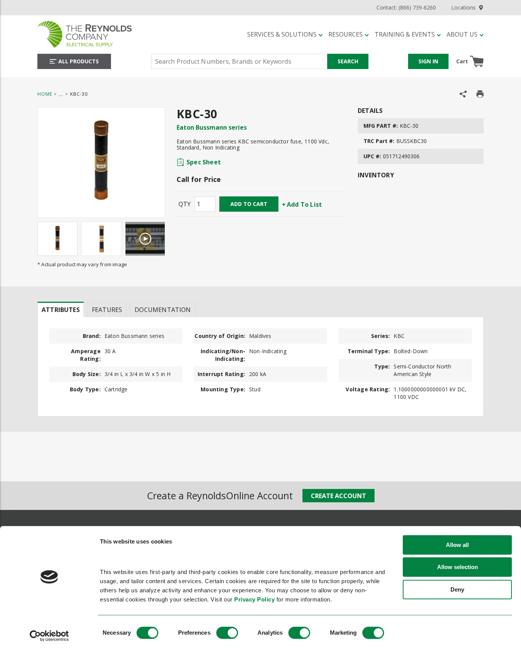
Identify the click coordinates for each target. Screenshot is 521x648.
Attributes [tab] (61, 310)
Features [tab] (107, 310)
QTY (184, 204)
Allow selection (457, 567)
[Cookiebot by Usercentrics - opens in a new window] (49, 636)
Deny (457, 589)
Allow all (457, 545)
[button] (285, 34)
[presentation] (60, 309)
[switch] (227, 633)
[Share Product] (463, 94)
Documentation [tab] (163, 310)
